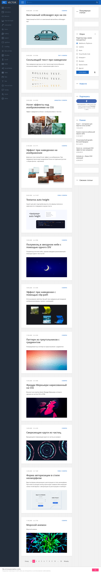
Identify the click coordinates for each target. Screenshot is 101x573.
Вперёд (66, 561)
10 (55, 561)
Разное (82, 120)
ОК (95, 570)
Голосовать (82, 72)
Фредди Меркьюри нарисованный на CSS (46, 386)
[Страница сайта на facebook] (86, 101)
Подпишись (84, 96)
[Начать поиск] (97, 2)
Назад (27, 561)
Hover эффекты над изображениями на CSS (40, 106)
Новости (83, 83)
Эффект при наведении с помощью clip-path (41, 293)
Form (59, 195)
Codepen (64, 10)
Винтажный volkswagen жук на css (46, 14)
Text (59, 55)
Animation (57, 100)
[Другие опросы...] (95, 34)
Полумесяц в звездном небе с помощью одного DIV (43, 246)
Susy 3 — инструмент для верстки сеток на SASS (84, 125)
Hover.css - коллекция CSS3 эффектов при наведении (84, 149)
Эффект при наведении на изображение (41, 151)
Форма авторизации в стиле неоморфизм (43, 476)
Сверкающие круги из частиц (43, 432)
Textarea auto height (37, 199)
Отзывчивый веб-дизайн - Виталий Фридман (84, 141)
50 (61, 561)
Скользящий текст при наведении (46, 59)
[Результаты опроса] (95, 72)
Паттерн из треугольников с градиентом (42, 341)
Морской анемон (36, 524)
